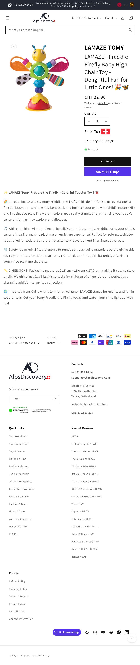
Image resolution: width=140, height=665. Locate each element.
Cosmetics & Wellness (22, 489)
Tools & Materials (19, 473)
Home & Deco (17, 511)
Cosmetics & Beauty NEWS (86, 496)
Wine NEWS (77, 504)
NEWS (74, 436)
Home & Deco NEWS (82, 534)
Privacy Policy (17, 604)
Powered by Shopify (39, 655)
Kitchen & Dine (17, 458)
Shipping (103, 103)
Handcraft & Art (18, 526)
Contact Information (21, 618)
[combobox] (70, 30)
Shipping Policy (18, 589)
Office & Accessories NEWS (86, 489)
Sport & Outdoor (19, 444)
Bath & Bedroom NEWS (84, 473)
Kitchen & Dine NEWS (83, 466)
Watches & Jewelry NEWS (85, 541)
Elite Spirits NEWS (81, 519)
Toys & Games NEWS (83, 458)
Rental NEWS (78, 556)
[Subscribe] (55, 399)
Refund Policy (17, 581)
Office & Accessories (20, 481)
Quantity (90, 113)
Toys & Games (17, 451)
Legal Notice (16, 611)
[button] (8, 18)
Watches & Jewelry (20, 519)
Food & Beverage (19, 496)
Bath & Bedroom (18, 466)
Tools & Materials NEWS (85, 481)
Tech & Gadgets (18, 436)
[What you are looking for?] (130, 30)
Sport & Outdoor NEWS (84, 451)
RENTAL (13, 534)
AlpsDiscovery (23, 655)
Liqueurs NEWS (80, 511)
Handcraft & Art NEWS (84, 549)
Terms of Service (18, 596)
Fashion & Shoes (18, 504)
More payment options (107, 180)
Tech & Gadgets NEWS (83, 444)
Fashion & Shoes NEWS (84, 526)
